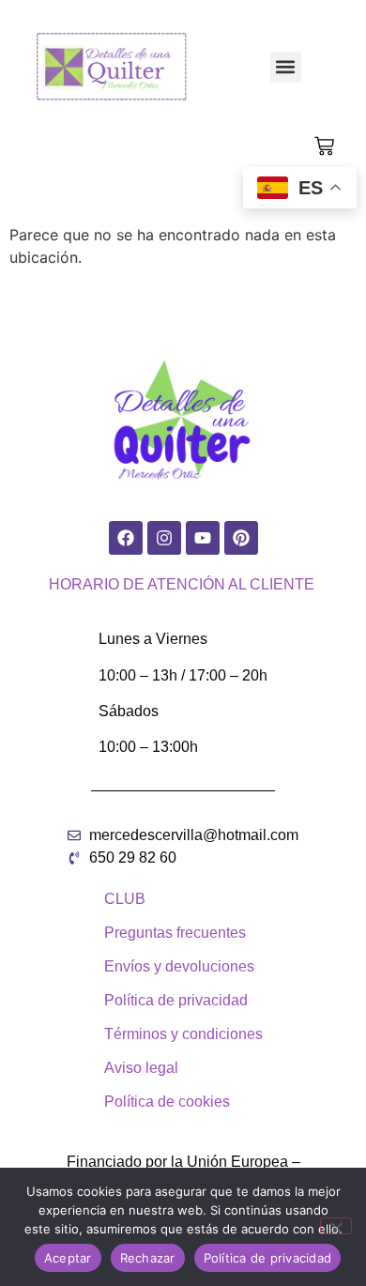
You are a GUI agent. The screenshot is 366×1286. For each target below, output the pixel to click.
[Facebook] (126, 538)
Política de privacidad (268, 1257)
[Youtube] (203, 538)
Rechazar (147, 1257)
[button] (285, 67)
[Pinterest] (241, 538)
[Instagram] (164, 538)
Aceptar (68, 1257)
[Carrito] (324, 146)
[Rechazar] (336, 1225)
